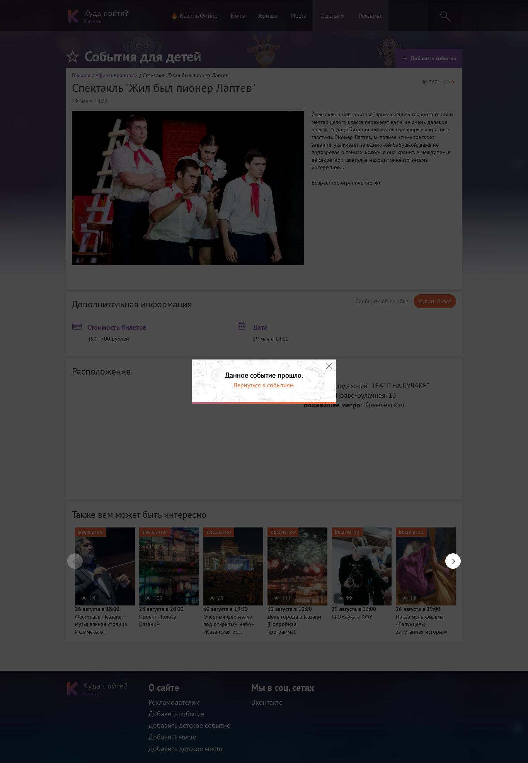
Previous (71, 557)
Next (449, 557)
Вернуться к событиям (264, 385)
